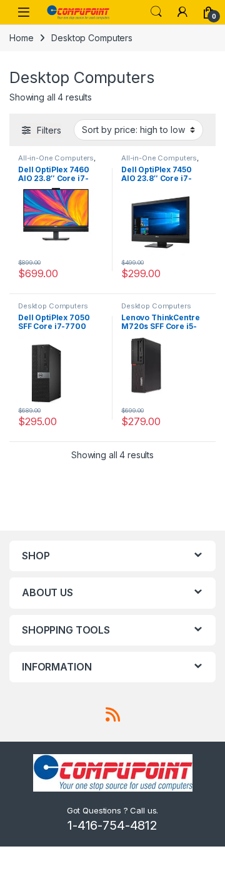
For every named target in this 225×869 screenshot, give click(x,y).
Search (156, 12)
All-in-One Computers (56, 158)
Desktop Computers (53, 306)
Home (21, 37)
